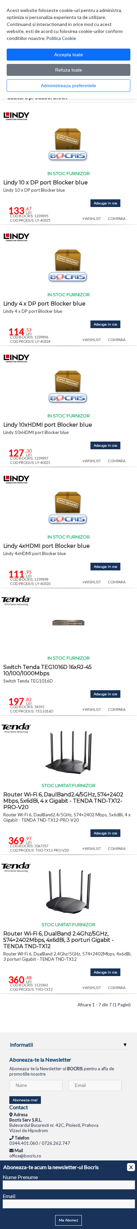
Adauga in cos (105, 203)
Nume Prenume (20, 1177)
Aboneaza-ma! (25, 1100)
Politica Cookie (61, 38)
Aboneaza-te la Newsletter (40, 1059)
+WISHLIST (91, 218)
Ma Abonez (68, 1220)
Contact (18, 1107)
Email (9, 1196)
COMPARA (116, 218)
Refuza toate (68, 70)
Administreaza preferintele (68, 85)
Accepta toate (68, 54)
